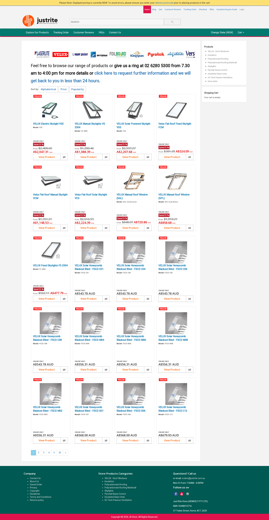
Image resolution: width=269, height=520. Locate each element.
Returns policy (37, 500)
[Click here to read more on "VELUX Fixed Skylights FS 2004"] (50, 252)
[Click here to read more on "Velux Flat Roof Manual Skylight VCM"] (50, 181)
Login (242, 9)
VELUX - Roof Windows (218, 51)
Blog (154, 9)
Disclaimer (35, 494)
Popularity (77, 89)
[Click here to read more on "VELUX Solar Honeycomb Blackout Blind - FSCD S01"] (92, 394)
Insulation (212, 55)
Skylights (212, 66)
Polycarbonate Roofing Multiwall (222, 62)
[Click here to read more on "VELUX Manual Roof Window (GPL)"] (176, 181)
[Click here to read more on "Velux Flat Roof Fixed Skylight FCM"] (176, 110)
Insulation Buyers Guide (227, 9)
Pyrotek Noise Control (217, 70)
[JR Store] (41, 21)
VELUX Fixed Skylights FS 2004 (50, 265)
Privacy (33, 487)
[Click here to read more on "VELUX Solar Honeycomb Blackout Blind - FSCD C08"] (50, 323)
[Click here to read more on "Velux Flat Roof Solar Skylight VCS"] (92, 181)
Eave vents (212, 81)
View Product (47, 157)
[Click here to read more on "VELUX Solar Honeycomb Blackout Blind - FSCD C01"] (92, 252)
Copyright (34, 490)
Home (147, 9)
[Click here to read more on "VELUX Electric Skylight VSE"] (50, 110)
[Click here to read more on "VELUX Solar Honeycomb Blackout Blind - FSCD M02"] (50, 394)
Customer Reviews (173, 9)
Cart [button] (240, 32)
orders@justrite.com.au (193, 478)
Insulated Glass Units (217, 74)
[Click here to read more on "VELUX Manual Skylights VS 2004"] (92, 110)
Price (64, 89)
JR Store (133, 517)
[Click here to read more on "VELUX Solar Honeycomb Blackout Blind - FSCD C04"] (134, 252)
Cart (160, 9)
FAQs (212, 9)
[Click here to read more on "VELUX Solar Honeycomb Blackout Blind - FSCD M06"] (134, 323)
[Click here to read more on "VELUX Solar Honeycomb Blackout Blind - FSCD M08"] (176, 323)
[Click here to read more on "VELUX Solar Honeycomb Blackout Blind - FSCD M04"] (92, 323)
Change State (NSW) (222, 32)
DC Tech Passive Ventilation (220, 77)
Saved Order (36, 484)
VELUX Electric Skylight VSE (48, 123)
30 (60, 452)
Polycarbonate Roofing (218, 59)
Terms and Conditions (40, 497)
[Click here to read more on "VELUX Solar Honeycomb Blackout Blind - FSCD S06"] (134, 394)
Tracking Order (190, 9)
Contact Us (115, 32)
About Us (34, 481)
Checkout (203, 9)
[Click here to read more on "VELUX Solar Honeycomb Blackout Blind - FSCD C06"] (176, 252)
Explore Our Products (37, 32)
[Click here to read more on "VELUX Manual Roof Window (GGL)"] (134, 181)
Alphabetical (48, 89)
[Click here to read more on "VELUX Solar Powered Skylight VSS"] (134, 110)
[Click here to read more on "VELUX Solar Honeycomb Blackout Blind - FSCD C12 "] (176, 394)
